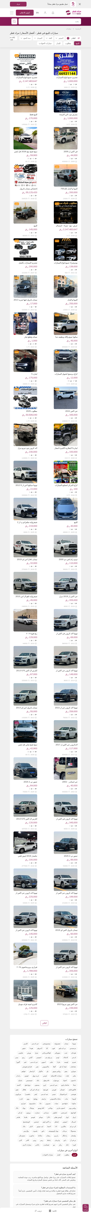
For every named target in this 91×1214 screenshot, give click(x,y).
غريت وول (35, 1076)
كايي (20, 1140)
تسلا (74, 1085)
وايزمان (57, 1140)
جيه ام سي (44, 1094)
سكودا (74, 1103)
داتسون (73, 1080)
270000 (24, 569)
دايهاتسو (65, 1103)
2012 (73, 643)
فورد (53, 1048)
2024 (32, 1014)
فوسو (33, 1117)
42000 (25, 903)
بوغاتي (50, 1108)
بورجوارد (56, 1080)
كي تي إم (73, 1126)
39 (33, 752)
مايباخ (20, 1080)
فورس (54, 1090)
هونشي (73, 1094)
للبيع (77, 43)
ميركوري (18, 1094)
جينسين (36, 1122)
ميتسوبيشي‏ (46, 1044)
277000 (24, 866)
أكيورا (18, 1062)
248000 (24, 606)
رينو (23, 1057)
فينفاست (46, 1145)
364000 (65, 754)
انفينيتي (38, 1057)
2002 (73, 792)
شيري (74, 1062)
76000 (65, 717)
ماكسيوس (45, 1067)
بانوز (42, 1131)
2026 (32, 87)
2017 (73, 754)
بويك (23, 1108)
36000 (65, 569)
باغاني (37, 1145)
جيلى (51, 1062)
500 (66, 273)
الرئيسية (78, 29)
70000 (25, 792)
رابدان (18, 1076)
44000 (25, 643)
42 (33, 158)
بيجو (66, 1071)
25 (33, 344)
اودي (57, 1057)
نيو (54, 1145)
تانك (67, 1145)
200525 (24, 198)
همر (37, 1067)
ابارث (21, 1099)
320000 (24, 310)
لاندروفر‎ (39, 1048)
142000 (24, 717)
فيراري (23, 1103)
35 (69, 381)
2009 (73, 161)
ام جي (74, 1057)
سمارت (37, 1113)
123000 (65, 977)
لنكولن (55, 1113)
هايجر (18, 1117)
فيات (67, 1076)
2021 (73, 273)
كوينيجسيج (26, 1122)
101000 (24, 273)
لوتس (45, 1076)
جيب (65, 1053)
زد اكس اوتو (47, 1122)
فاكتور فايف (72, 1090)
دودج (36, 1053)
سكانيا (40, 1136)
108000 (65, 421)
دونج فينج (28, 1085)
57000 (65, 1014)
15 (74, 84)
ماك (24, 1126)
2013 (32, 310)
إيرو (44, 1085)
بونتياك (32, 1108)
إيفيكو (57, 1122)
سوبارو (73, 1071)
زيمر (41, 1140)
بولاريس (26, 1131)
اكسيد (19, 1085)
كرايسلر (32, 1071)
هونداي (73, 1053)
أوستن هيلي (58, 1117)
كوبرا (74, 1145)
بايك (37, 1080)
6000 (25, 532)
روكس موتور (56, 1071)
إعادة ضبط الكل (11, 38)
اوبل (67, 1117)
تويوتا (74, 1044)
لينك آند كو (63, 1067)
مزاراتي (46, 1113)
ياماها (49, 1140)
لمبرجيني (64, 1113)
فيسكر (62, 1090)
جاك (17, 1108)
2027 (32, 273)
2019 (32, 569)
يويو (28, 1099)
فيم (25, 1062)
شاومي (20, 1053)
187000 (24, 829)
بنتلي (74, 1076)
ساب (66, 1099)
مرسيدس (73, 1048)
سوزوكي (57, 1053)
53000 (65, 866)
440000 (65, 792)
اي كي (20, 1113)
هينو (17, 1090)
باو (47, 1071)
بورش (29, 1053)
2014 (73, 680)
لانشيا (49, 1126)
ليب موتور (40, 1126)
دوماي (41, 1117)
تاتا (40, 1103)
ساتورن (31, 1136)
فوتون (26, 1076)
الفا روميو (41, 1108)
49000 (65, 532)
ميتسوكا (73, 1131)
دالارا (48, 1117)
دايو (65, 1140)
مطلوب (68, 43)
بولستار (73, 1136)
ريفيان (48, 1136)
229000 (65, 940)
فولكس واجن (46, 1053)
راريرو (56, 1136)
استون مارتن (61, 1108)
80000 (25, 235)
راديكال (64, 1136)
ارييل (74, 1117)
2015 (73, 347)
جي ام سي (35, 1044)
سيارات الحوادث (45, 43)
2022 (32, 235)
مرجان (64, 1131)
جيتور (24, 1048)
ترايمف (43, 1099)
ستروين (48, 1103)
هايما (25, 1117)
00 (26, 161)
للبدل (58, 43)
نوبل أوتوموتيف (53, 1131)
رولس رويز (72, 1108)
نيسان (66, 1044)
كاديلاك (65, 1057)
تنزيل (18, 4)
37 (74, 381)
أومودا (74, 1099)
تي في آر (73, 1140)
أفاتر (27, 1140)
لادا (56, 1126)
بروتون (28, 1113)
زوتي (34, 1140)
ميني (16, 1057)
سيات (56, 1103)
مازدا (58, 1062)
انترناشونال (63, 1094)
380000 (65, 643)
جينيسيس (29, 1080)
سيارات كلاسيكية (56, 1076)
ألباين (30, 1057)
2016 (32, 866)
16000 (25, 384)
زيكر (60, 1145)
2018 (32, 198)
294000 (65, 347)
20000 (25, 977)
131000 (65, 903)
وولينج (35, 1099)
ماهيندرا (27, 1094)
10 (28, 752)
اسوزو (44, 1062)
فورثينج (45, 1090)
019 (66, 458)
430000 (65, 161)
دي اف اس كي (34, 1090)
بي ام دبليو (62, 1048)
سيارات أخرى (27, 1145)
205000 (24, 940)
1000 (66, 87)
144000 (24, 458)
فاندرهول (46, 1080)
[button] (86, 1208)
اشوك (65, 1080)
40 (33, 418)
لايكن (31, 1126)
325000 (24, 680)
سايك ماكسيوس (55, 1099)
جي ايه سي (34, 1062)
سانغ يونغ (33, 1103)
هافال (24, 1090)
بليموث (35, 1131)
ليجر (35, 1094)
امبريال (73, 1122)
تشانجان (73, 1067)
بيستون (37, 1085)
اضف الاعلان (25, 12)
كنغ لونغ (73, 1113)
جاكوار (41, 1071)
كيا (47, 1048)
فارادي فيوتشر (27, 1067)
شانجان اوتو (65, 1085)
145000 (24, 124)
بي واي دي (48, 1057)
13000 (65, 198)
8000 (66, 680)
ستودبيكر (22, 1136)
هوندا (31, 1048)
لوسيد (66, 1062)
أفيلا (54, 1067)
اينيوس (65, 1122)
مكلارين (63, 1126)
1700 (25, 1014)
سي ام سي (53, 1085)
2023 (32, 124)
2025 (73, 87)
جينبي (54, 1094)
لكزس (26, 1044)
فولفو (23, 1071)
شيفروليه (57, 1044)
